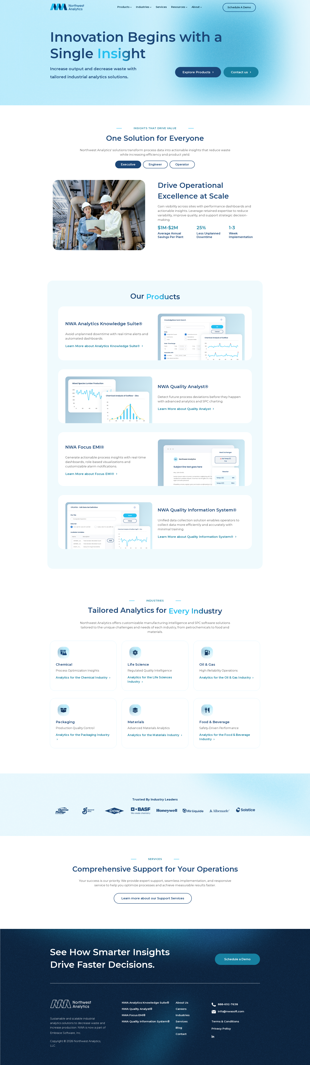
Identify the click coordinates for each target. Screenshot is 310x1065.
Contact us (239, 72)
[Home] (67, 7)
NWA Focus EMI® (133, 1015)
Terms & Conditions (225, 1021)
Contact (181, 1034)
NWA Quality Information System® (146, 1021)
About (196, 7)
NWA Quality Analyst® (137, 1009)
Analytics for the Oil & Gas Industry (225, 677)
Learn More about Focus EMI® (89, 474)
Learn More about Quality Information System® (195, 536)
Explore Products (196, 72)
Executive (128, 164)
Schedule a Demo (239, 7)
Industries (142, 7)
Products (123, 7)
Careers (181, 1009)
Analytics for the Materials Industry (154, 735)
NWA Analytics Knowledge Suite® (145, 1002)
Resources (178, 7)
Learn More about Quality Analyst (184, 409)
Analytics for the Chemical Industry (82, 677)
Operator (182, 164)
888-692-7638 (228, 1004)
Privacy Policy (221, 1028)
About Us (182, 1002)
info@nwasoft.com (231, 1011)
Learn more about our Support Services (152, 898)
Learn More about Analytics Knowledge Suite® (102, 346)
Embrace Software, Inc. (65, 1033)
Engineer (155, 164)
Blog (179, 1027)
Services (161, 7)
